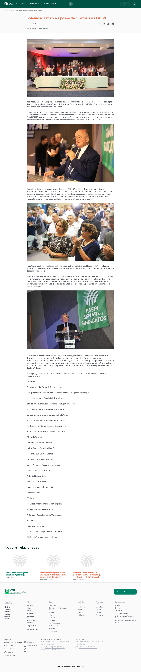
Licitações (52, 620)
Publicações (30, 613)
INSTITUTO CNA (35, 4)
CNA (17, 4)
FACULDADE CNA (50, 4)
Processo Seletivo (7, 610)
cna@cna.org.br (49, 648)
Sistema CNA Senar (32, 645)
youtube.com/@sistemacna (14, 642)
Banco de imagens (31, 652)
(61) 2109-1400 (57, 646)
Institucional (30, 605)
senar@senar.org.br (59, 648)
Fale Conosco (125, 4)
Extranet (117, 608)
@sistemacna (30, 642)
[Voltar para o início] (71, 4)
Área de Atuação (7, 615)
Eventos (7, 619)
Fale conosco (118, 610)
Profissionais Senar (54, 626)
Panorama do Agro (32, 629)
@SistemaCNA (11, 655)
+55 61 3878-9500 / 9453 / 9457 (87, 646)
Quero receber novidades (125, 592)
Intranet (117, 605)
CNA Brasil (10, 652)
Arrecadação (53, 631)
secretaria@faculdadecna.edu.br (88, 648)
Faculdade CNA (11, 649)
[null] (99, 24)
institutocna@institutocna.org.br (50, 649)
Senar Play (52, 628)
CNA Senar (10, 645)
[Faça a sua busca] (134, 4)
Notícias (12, 10)
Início (6, 10)
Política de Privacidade (121, 613)
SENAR (24, 4)
